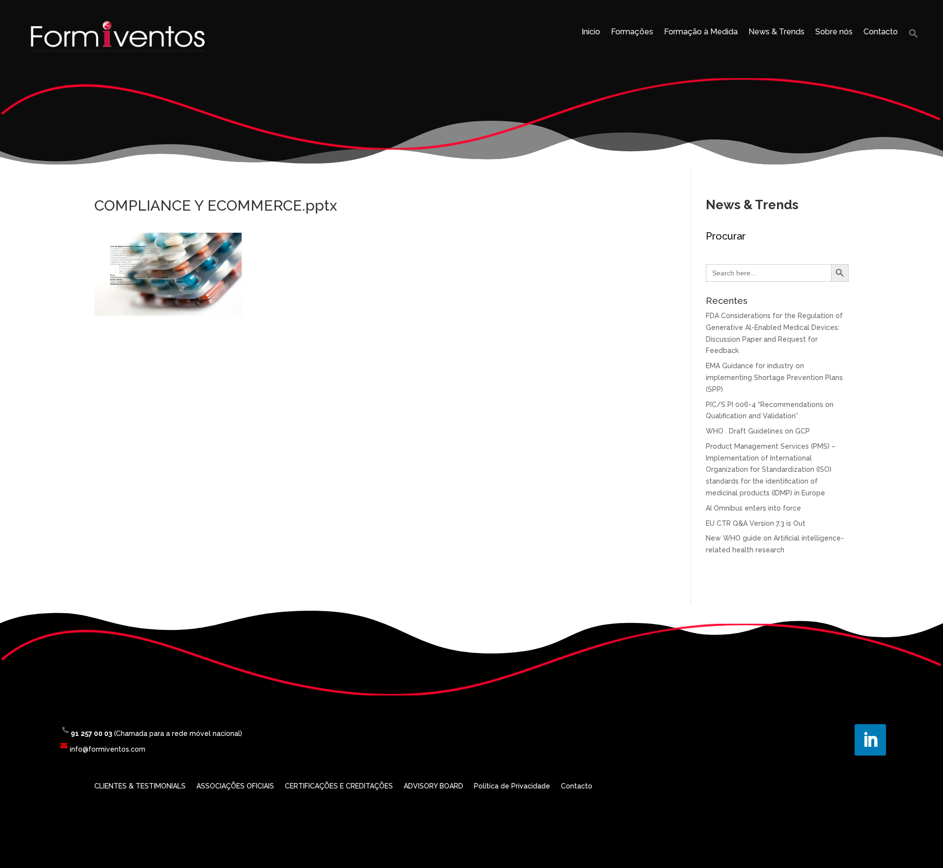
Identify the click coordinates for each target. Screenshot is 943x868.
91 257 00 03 (91, 733)
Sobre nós (834, 32)
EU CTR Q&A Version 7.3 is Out (755, 523)
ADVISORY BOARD (433, 786)
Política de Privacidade (512, 786)
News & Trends (776, 32)
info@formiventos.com (107, 749)
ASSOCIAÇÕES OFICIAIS (235, 786)
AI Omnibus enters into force (753, 508)
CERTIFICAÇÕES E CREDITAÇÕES (339, 786)
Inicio (591, 32)
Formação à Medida (701, 32)
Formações (632, 32)
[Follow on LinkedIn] (870, 740)
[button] (913, 36)
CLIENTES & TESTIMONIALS (140, 786)
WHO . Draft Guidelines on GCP (758, 431)
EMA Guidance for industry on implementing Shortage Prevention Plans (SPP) (774, 377)
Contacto (880, 32)
